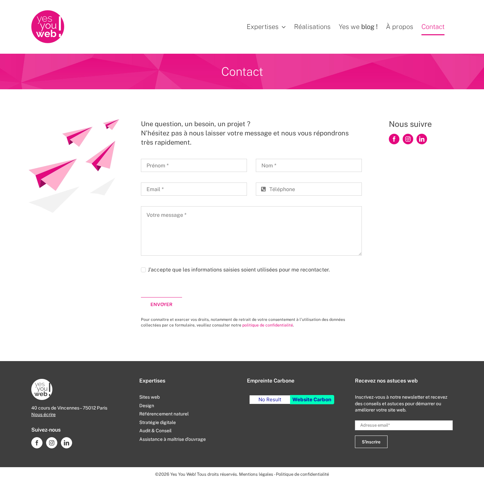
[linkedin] (422, 139)
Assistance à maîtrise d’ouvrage (172, 439)
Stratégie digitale (157, 422)
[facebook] (394, 139)
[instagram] (408, 139)
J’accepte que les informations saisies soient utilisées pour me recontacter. (239, 270)
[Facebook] (36, 442)
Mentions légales (256, 474)
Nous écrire (43, 414)
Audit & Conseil (155, 430)
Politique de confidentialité (302, 474)
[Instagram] (51, 442)
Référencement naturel (164, 413)
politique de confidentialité (267, 325)
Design (146, 405)
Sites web (149, 397)
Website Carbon (311, 399)
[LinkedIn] (66, 442)
